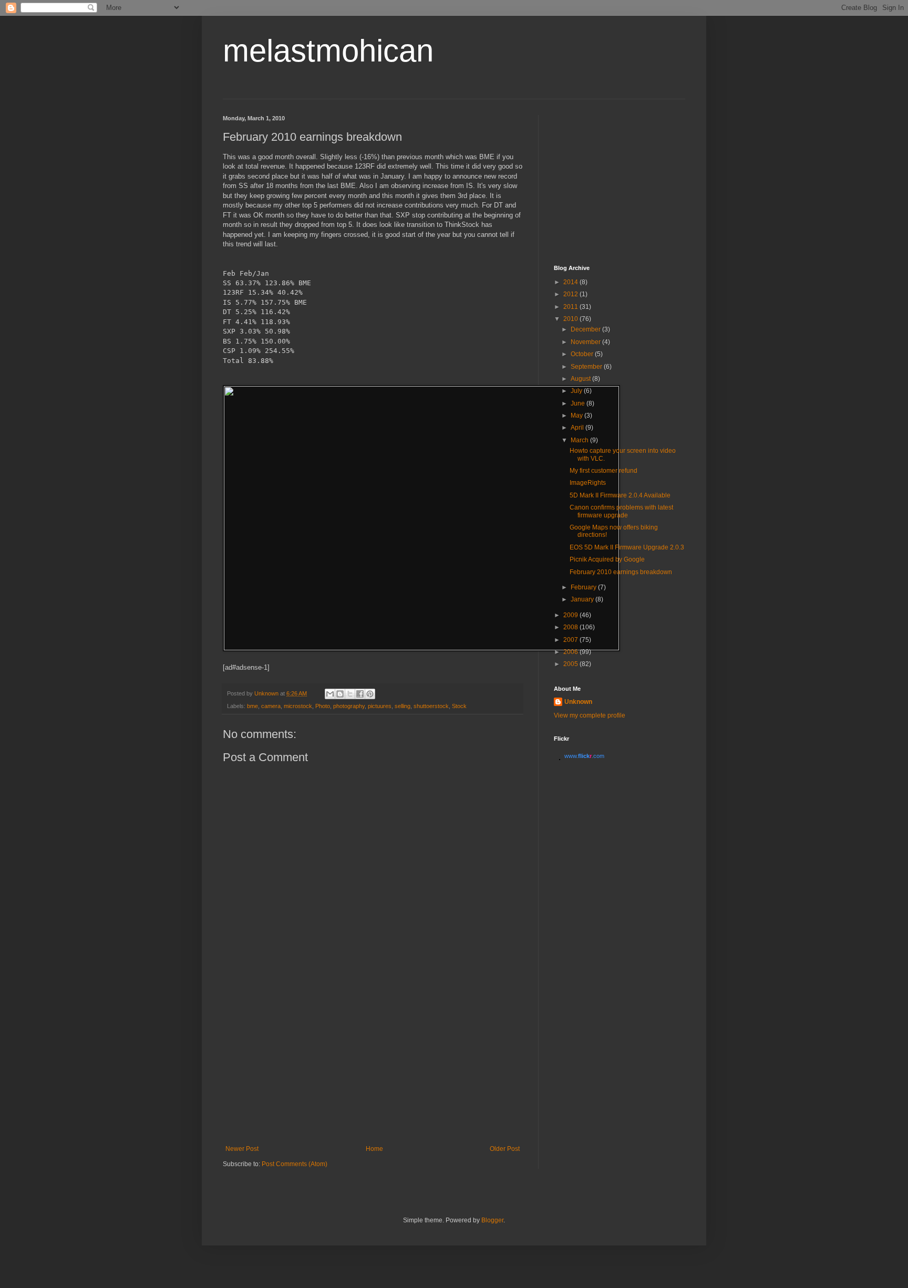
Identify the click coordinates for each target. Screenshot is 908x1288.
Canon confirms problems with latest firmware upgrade (621, 511)
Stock (459, 706)
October (583, 354)
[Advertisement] (372, 1066)
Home (374, 1148)
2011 (571, 306)
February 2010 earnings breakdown (621, 572)
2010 (571, 319)
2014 (571, 282)
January (583, 599)
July (577, 390)
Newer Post (242, 1148)
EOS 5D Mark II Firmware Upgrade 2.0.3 (627, 547)
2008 (571, 627)
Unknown (578, 701)
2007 (571, 639)
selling (402, 706)
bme (252, 706)
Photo (322, 706)
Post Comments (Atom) (294, 1164)
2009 (571, 615)
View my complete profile (589, 715)
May (577, 415)
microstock (298, 706)
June (578, 403)
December (586, 329)
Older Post (505, 1148)
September (587, 366)
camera (271, 706)
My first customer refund (603, 470)
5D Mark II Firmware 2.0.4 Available (620, 495)
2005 (571, 664)
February (584, 587)
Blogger (492, 1220)
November (586, 342)
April (578, 427)
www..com (584, 756)
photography (349, 706)
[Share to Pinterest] (370, 694)
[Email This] (330, 694)
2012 (571, 294)
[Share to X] (350, 694)
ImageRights (588, 482)
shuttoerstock (431, 706)
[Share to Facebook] (360, 694)
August (581, 378)
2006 (571, 652)
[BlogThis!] (340, 694)
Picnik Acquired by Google (607, 559)
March (580, 440)
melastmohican (328, 50)
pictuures (379, 706)
